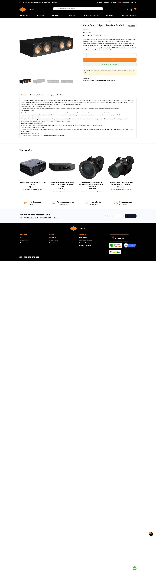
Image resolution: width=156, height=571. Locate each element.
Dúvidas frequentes (85, 245)
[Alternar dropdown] (131, 10)
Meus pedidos (24, 240)
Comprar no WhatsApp (111, 64)
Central (107, 21)
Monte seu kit (53, 240)
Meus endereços (25, 243)
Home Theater (90, 21)
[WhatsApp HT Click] (134, 568)
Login (21, 237)
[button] (71, 22)
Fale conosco (53, 243)
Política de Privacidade (86, 240)
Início (84, 21)
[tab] (24, 95)
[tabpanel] (78, 118)
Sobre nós (52, 237)
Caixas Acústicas (99, 21)
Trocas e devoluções (85, 243)
